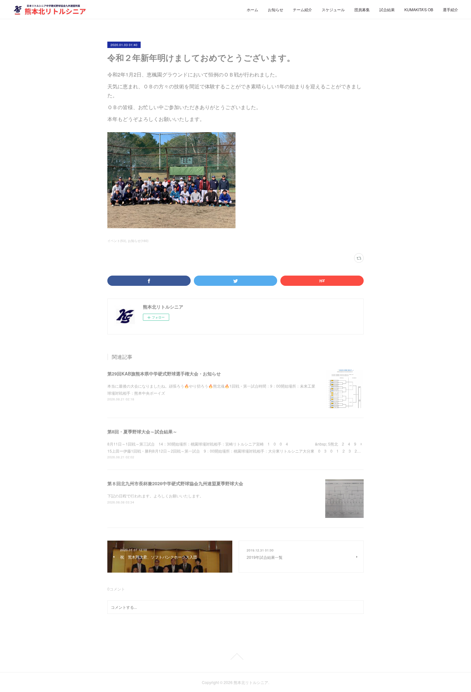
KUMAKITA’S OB (418, 9)
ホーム (252, 9)
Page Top (235, 656)
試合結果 (387, 9)
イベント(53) (116, 240)
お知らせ (275, 9)
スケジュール (333, 9)
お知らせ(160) (138, 240)
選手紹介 (450, 9)
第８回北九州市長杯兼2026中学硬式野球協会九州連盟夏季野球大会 (175, 483)
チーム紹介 (302, 9)
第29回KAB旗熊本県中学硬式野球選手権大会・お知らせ (164, 373)
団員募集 (362, 9)
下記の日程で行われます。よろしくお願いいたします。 (155, 495)
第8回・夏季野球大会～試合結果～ (142, 431)
